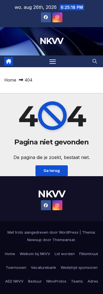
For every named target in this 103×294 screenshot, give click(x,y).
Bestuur (35, 281)
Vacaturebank (43, 267)
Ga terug (51, 170)
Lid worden (65, 253)
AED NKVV (14, 281)
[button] (94, 61)
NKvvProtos (56, 281)
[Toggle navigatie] (52, 61)
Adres (93, 281)
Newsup (34, 239)
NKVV (51, 41)
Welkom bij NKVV (35, 253)
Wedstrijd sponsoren (79, 267)
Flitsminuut (88, 253)
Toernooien (16, 267)
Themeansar (63, 239)
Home (10, 80)
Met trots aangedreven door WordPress (43, 232)
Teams (77, 281)
